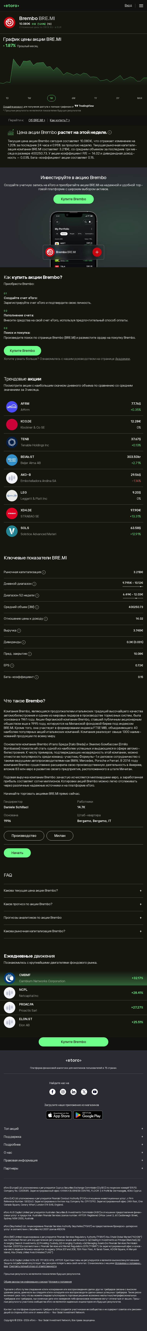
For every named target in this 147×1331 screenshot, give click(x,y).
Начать (17, 853)
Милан (59, 836)
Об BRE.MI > (37, 120)
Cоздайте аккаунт (13, 106)
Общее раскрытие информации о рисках (26, 1281)
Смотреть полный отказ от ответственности (33, 1266)
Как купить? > (60, 120)
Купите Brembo (73, 199)
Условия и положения (60, 1281)
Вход (128, 5)
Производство (24, 836)
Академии (122, 359)
